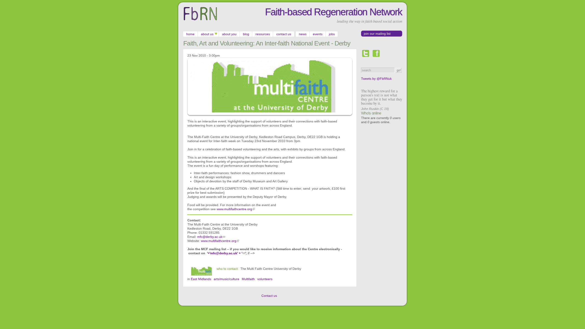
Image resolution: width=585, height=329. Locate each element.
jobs (332, 34)
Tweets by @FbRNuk (376, 78)
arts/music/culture (226, 279)
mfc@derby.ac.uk (209, 237)
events (317, 34)
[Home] (200, 20)
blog (246, 34)
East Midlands (201, 279)
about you (229, 34)
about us (207, 34)
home (190, 34)
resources (262, 34)
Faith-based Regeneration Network (333, 11)
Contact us (269, 295)
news (302, 34)
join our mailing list (377, 33)
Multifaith (248, 279)
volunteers (264, 279)
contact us (283, 34)
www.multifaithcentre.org (234, 209)
